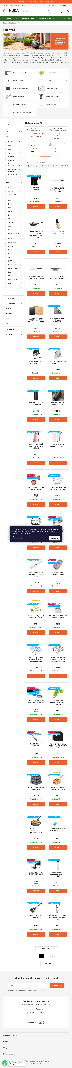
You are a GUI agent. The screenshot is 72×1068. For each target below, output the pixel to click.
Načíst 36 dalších (48, 949)
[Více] (67, 18)
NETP (14, 261)
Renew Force (14, 279)
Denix (14, 211)
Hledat (48, 11)
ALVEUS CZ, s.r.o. (14, 196)
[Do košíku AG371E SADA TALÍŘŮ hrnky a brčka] (36, 504)
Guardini (14, 226)
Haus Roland (14, 230)
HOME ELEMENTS (14, 234)
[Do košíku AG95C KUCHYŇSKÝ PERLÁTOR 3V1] (36, 934)
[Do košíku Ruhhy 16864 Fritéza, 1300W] (36, 206)
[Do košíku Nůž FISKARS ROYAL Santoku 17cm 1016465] (36, 293)
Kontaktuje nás (15, 5)
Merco (14, 257)
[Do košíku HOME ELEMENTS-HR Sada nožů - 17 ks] (36, 378)
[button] (4, 1062)
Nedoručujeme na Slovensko (14, 170)
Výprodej (14, 157)
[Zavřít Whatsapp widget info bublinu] (25, 1060)
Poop (14, 272)
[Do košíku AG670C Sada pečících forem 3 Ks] (36, 804)
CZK (52, 5)
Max (14, 254)
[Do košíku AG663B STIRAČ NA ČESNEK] (36, 762)
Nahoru (48, 963)
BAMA (14, 204)
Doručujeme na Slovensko (14, 165)
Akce (14, 146)
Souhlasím (54, 538)
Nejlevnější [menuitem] (45, 166)
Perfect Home (14, 268)
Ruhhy (14, 283)
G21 (14, 219)
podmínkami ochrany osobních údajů (34, 990)
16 (52, 956)
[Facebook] (40, 1022)
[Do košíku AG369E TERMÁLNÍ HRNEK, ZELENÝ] (58, 419)
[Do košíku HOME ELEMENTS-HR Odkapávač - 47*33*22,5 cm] (58, 336)
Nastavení (16, 537)
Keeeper (14, 246)
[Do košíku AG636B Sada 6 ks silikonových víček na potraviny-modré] (36, 676)
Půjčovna (5, 5)
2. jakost (14, 160)
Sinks (14, 287)
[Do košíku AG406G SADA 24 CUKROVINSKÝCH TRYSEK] (58, 547)
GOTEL (14, 222)
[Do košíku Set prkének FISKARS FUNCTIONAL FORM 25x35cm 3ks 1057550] (36, 336)
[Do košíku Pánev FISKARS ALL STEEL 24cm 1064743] (58, 293)
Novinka (14, 149)
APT (14, 200)
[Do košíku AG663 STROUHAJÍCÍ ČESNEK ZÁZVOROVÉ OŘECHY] (58, 719)
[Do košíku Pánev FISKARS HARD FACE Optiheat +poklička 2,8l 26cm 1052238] (36, 252)
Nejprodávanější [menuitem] (32, 166)
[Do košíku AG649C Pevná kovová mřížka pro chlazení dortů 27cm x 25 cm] (58, 676)
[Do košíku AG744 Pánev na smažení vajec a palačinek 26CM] (36, 847)
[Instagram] (44, 1022)
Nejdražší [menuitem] (55, 166)
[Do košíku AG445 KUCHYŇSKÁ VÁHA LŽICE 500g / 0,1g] (36, 591)
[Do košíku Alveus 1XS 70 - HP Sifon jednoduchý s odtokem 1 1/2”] (58, 934)
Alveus (14, 188)
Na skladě (14, 142)
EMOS (14, 215)
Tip (14, 153)
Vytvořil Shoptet (37, 1063)
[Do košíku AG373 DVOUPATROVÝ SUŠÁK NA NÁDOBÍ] (58, 504)
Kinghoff (14, 250)
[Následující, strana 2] (47, 956)
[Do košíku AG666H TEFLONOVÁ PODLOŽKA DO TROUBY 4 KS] (58, 762)
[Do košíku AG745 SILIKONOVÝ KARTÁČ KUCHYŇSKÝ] (58, 847)
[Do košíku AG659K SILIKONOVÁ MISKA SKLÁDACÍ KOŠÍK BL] (36, 719)
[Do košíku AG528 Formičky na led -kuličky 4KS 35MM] (36, 632)
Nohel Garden (14, 265)
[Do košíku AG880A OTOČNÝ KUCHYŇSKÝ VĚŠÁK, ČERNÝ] (36, 891)
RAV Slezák (14, 276)
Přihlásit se (57, 986)
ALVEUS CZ (14, 191)
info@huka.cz (37, 1009)
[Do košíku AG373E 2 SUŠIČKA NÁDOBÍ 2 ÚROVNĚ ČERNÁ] (36, 547)
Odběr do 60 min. (14, 176)
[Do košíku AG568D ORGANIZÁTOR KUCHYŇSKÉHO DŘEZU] (58, 632)
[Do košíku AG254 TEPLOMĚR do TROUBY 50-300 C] (58, 378)
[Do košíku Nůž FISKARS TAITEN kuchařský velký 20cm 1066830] (58, 206)
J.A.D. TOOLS (14, 243)
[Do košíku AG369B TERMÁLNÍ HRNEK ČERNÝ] (36, 419)
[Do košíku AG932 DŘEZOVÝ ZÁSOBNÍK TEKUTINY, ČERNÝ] (58, 891)
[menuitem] (12, 18)
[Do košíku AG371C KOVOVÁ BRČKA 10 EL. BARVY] (58, 463)
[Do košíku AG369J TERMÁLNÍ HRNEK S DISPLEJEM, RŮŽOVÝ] (36, 463)
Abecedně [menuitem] (64, 166)
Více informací (25, 533)
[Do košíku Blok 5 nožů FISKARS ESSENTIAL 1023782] (58, 252)
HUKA (14, 239)
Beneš (14, 208)
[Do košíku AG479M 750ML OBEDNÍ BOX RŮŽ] (58, 591)
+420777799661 (61, 11)
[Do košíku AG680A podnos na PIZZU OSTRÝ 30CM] (58, 804)
